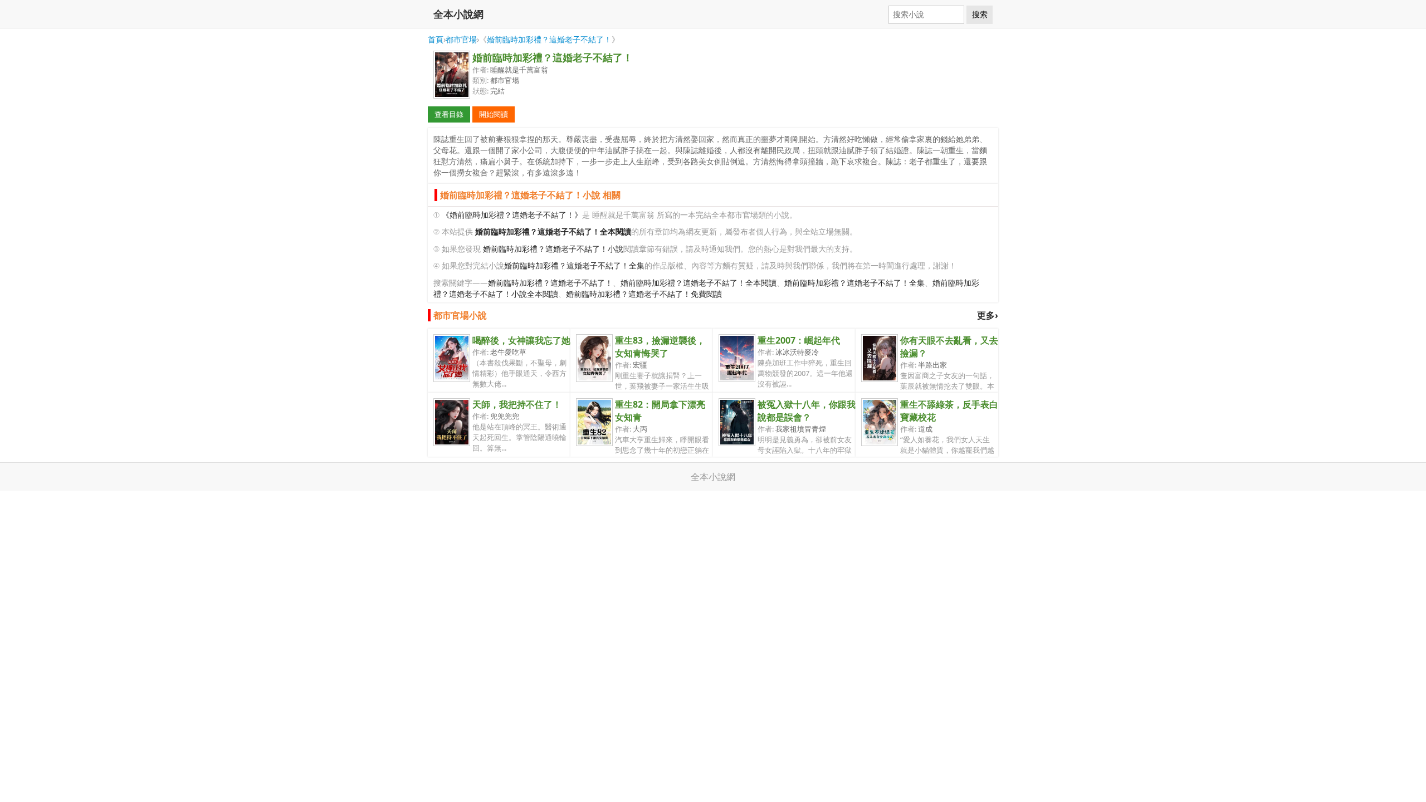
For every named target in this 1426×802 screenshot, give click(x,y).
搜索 (980, 14)
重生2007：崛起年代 (799, 340)
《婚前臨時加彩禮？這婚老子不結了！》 (512, 214)
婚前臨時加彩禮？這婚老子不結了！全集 (574, 265)
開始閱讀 (493, 114)
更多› (987, 315)
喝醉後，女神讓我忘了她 (521, 340)
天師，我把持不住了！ (516, 404)
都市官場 (461, 39)
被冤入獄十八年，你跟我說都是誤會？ (807, 410)
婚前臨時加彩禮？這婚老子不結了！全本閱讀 (699, 282)
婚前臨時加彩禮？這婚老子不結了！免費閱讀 (644, 293)
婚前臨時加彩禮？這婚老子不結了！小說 (553, 248)
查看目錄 (448, 114)
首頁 (435, 39)
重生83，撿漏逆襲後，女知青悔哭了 (660, 346)
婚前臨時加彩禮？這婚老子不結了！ (549, 39)
